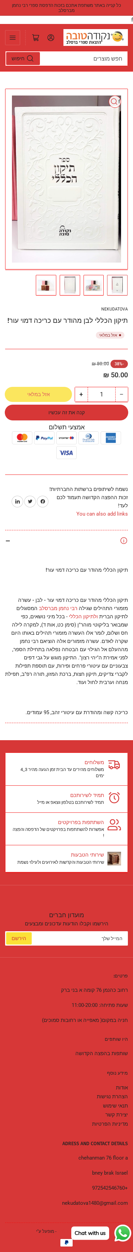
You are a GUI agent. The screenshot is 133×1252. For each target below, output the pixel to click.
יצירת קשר (116, 1115)
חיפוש (18, 58)
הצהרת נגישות (112, 1096)
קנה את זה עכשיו (66, 412)
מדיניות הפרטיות (110, 1124)
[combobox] (66, 58)
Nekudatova (114, 309)
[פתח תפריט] (12, 37)
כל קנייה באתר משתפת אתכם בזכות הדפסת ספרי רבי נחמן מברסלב (66, 8)
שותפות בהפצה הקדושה (101, 1053)
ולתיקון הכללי (83, 617)
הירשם (19, 938)
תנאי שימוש (115, 1106)
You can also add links (102, 514)
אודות (122, 1088)
